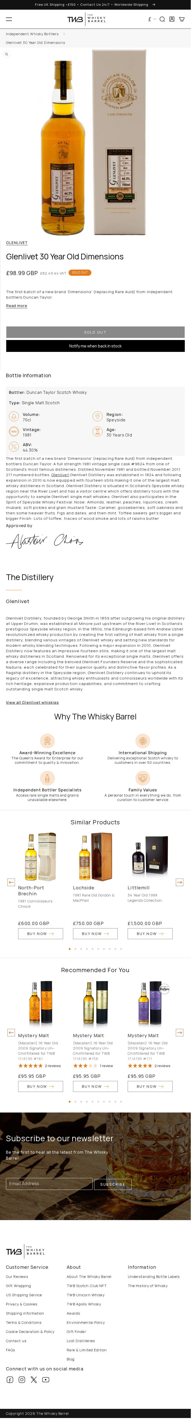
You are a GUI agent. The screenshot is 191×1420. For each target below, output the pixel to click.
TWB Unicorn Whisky (86, 1295)
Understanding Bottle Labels (154, 1276)
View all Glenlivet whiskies (32, 702)
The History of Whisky (148, 1285)
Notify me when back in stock (95, 346)
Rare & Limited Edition (87, 1350)
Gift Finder (76, 1331)
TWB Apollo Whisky (84, 1304)
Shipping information (25, 1313)
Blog (70, 1359)
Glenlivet (17, 242)
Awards (73, 1313)
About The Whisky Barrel (89, 1276)
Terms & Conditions (23, 1322)
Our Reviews (17, 1276)
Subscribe (112, 1184)
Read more (16, 305)
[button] (9, 19)
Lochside (84, 888)
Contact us (16, 1340)
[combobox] (95, 34)
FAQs (10, 1350)
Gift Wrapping (18, 1285)
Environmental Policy (86, 1322)
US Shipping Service (24, 1295)
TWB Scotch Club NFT (87, 1285)
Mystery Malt (33, 1035)
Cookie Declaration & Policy (30, 1331)
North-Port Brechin (31, 890)
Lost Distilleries (81, 1340)
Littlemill (139, 888)
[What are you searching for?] (185, 35)
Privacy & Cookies (21, 1304)
